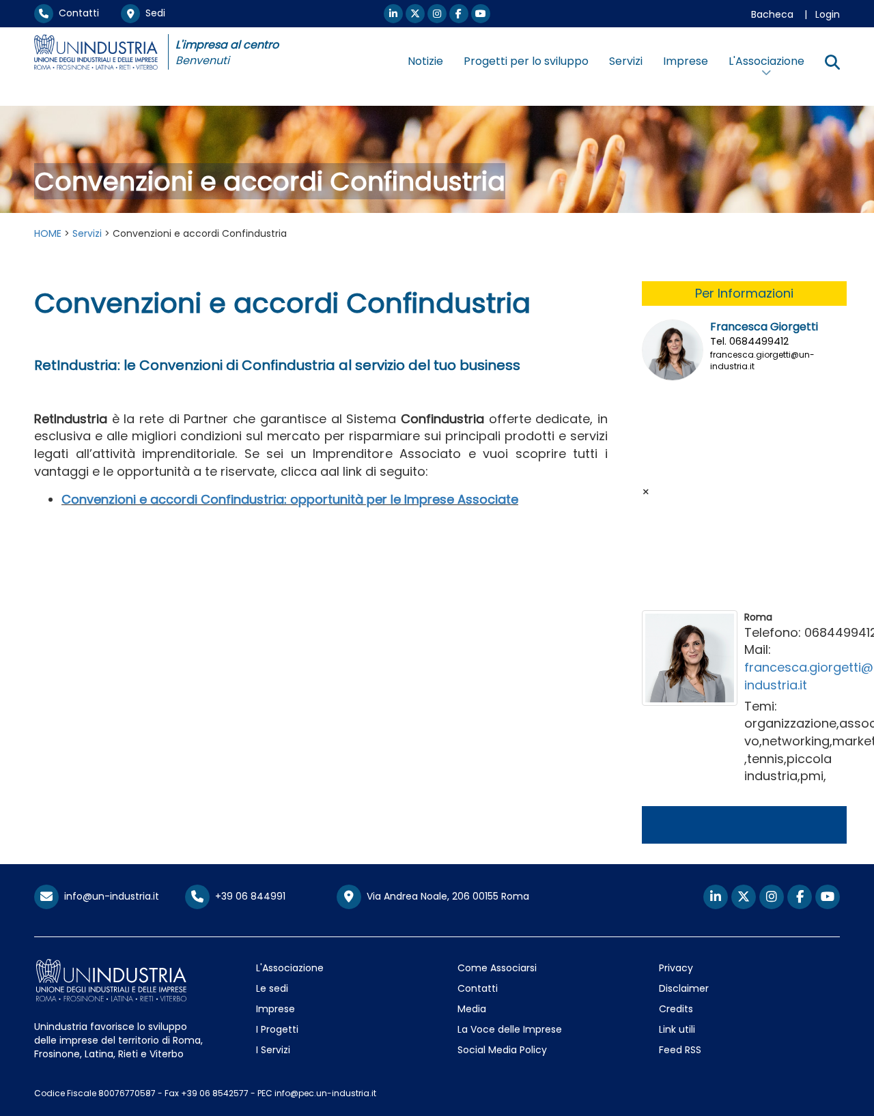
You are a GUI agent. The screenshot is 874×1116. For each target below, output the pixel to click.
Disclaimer (684, 988)
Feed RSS (680, 1050)
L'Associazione (290, 968)
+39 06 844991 (247, 896)
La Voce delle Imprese (509, 1029)
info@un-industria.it (109, 896)
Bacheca (772, 14)
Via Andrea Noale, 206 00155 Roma (445, 896)
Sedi (152, 13)
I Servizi (273, 1050)
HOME (47, 233)
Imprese (685, 61)
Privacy (676, 968)
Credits (676, 1009)
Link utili (677, 1029)
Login (827, 14)
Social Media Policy (502, 1050)
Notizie (425, 61)
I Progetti (277, 1029)
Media (471, 1009)
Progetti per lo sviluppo (526, 61)
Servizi (626, 61)
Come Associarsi (497, 968)
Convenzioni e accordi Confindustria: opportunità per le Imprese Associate (289, 499)
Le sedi (272, 988)
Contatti (76, 13)
